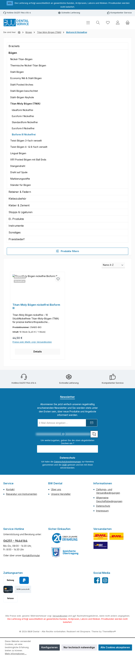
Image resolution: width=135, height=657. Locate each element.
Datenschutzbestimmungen (67, 461)
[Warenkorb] (127, 22)
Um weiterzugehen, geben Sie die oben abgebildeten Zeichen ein (67, 442)
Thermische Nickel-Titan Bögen (28, 65)
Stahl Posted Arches (21, 84)
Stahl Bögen (17, 71)
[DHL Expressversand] (100, 536)
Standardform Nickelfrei (25, 122)
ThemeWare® (109, 631)
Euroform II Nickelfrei (23, 128)
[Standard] (100, 545)
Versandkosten (60, 616)
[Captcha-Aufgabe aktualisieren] (94, 434)
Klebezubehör (17, 198)
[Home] (19, 32)
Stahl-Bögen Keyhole (22, 97)
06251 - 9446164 (15, 540)
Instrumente (16, 225)
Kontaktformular (31, 555)
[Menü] (88, 22)
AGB (64, 465)
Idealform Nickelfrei (22, 110)
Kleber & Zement (19, 205)
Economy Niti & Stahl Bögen (26, 78)
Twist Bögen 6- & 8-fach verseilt (28, 146)
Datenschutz (103, 505)
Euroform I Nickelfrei (23, 116)
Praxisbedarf (17, 239)
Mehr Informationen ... (16, 653)
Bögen (13, 52)
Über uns (56, 489)
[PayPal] (24, 580)
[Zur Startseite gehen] (16, 23)
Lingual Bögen (18, 153)
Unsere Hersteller (61, 494)
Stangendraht (17, 166)
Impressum (102, 510)
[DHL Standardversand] (116, 536)
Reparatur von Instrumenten (21, 494)
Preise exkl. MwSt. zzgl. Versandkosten (32, 342)
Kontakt (10, 489)
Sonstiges (15, 232)
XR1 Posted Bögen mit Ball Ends (28, 159)
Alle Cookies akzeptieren (115, 647)
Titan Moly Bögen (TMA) (25, 103)
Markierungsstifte (20, 178)
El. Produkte (16, 219)
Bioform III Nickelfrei (24, 134)
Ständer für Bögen (20, 185)
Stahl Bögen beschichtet (24, 90)
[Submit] (91, 423)
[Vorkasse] (10, 598)
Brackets (14, 46)
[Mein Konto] (118, 22)
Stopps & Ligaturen (20, 212)
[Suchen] (98, 22)
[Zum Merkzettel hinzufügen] (58, 279)
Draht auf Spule (18, 172)
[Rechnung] (10, 580)
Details (37, 351)
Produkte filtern (69, 251)
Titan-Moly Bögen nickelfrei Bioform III (36, 306)
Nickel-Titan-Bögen (21, 59)
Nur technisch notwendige (79, 647)
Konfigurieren (49, 647)
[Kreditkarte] (8, 589)
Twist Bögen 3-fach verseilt (26, 140)
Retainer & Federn (20, 191)
